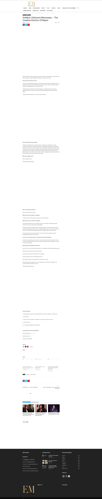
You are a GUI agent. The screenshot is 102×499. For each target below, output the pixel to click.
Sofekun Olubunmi (33, 374)
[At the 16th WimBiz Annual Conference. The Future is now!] (28, 362)
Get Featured (49, 10)
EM (30, 393)
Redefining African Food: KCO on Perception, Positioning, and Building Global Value (40, 414)
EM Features (32, 13)
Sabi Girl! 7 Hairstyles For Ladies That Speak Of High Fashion (51, 388)
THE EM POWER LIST (36, 8)
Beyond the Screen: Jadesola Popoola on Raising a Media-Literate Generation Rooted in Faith (28, 414)
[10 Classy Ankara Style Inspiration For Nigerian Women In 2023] (45, 467)
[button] (78, 8)
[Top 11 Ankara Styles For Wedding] (45, 462)
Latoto (29, 466)
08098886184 (26, 459)
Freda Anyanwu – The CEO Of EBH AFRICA (30, 387)
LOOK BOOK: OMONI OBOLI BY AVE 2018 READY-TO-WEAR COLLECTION (53, 367)
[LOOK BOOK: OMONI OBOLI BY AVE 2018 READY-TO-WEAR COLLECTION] (53, 362)
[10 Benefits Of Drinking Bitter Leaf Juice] (45, 457)
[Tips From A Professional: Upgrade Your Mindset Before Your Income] (54, 408)
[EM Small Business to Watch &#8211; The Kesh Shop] (41, 362)
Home (23, 13)
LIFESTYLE (53, 8)
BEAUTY (43, 8)
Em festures (27, 374)
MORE (59, 8)
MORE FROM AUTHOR (35, 402)
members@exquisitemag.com (33, 464)
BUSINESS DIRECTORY (27, 10)
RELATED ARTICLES (26, 402)
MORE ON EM (27, 13)
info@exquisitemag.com (31, 461)
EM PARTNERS (42, 10)
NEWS (30, 8)
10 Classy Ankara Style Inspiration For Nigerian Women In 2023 (53, 466)
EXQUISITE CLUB (36, 10)
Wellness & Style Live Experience (69, 8)
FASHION (25, 8)
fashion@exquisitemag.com (32, 468)
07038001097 (32, 459)
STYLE (48, 8)
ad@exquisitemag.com (34, 470)
